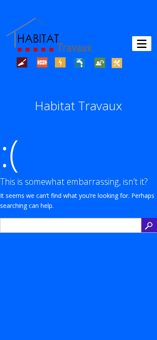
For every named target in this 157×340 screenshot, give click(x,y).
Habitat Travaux (78, 105)
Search (149, 225)
